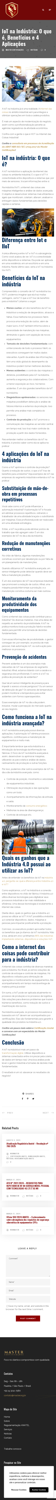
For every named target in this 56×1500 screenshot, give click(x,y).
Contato (8, 1438)
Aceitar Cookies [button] (39, 1490)
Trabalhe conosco (12, 1449)
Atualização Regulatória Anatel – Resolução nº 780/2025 (27, 1145)
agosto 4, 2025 (13, 1140)
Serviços (8, 1429)
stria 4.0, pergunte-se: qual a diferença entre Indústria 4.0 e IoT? (27, 881)
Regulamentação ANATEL (24, 1158)
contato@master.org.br (15, 1395)
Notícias (34, 50)
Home (7, 1417)
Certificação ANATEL (18, 1156)
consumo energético (36, 805)
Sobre (7, 1421)
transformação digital (12, 1053)
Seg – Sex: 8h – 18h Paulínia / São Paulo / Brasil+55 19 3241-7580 (17, 1386)
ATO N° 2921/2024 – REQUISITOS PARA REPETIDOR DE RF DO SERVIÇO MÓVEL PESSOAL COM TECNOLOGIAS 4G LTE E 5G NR (28, 1185)
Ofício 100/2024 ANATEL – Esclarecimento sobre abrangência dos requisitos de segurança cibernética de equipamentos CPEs (28, 1219)
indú (47, 877)
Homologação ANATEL (36, 1156)
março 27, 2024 (14, 1179)
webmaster (14, 1154)
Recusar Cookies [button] (18, 1490)
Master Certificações (15, 50)
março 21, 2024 (13, 1213)
